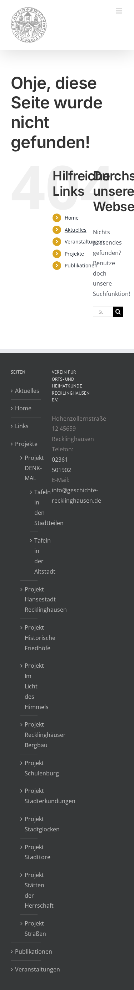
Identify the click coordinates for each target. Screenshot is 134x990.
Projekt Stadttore (29, 852)
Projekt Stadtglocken (29, 824)
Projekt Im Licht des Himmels (29, 686)
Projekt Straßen (29, 928)
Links (22, 426)
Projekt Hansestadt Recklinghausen (29, 599)
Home (72, 217)
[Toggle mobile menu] (119, 11)
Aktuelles (75, 229)
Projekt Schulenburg (29, 768)
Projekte (74, 253)
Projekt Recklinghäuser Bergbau (29, 734)
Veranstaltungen (84, 241)
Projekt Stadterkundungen (29, 796)
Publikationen (81, 265)
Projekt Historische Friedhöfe (29, 638)
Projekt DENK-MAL (29, 468)
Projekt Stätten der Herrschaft (29, 890)
